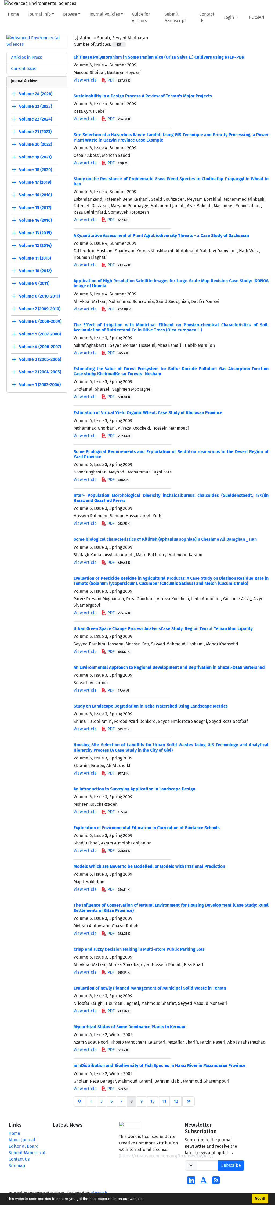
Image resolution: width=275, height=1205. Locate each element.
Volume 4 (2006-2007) (40, 346)
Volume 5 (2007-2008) (40, 334)
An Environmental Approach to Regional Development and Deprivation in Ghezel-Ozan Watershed (169, 667)
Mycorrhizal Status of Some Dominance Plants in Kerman (129, 1026)
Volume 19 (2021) (35, 157)
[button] (145, 1199)
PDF (118, 80)
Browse (70, 14)
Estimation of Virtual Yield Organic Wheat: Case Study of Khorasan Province (148, 412)
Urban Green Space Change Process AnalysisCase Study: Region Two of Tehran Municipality (163, 628)
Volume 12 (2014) (35, 245)
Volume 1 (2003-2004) (40, 384)
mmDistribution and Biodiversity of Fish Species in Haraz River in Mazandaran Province (159, 1065)
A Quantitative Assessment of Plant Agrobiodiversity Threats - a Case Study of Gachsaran (161, 235)
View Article (85, 80)
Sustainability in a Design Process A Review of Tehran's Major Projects (143, 95)
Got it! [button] (260, 1198)
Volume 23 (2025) (35, 106)
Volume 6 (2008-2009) (40, 321)
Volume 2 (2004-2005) (40, 371)
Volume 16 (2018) (35, 194)
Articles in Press (26, 57)
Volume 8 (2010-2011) (39, 296)
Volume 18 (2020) (35, 169)
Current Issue (24, 68)
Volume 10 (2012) (35, 270)
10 (152, 1101)
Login (229, 17)
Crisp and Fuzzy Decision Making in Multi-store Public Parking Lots (139, 949)
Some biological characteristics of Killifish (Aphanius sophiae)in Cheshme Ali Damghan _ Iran (165, 539)
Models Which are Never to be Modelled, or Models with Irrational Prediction (149, 866)
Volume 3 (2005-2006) (40, 359)
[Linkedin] (191, 1182)
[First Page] (80, 1101)
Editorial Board (24, 1146)
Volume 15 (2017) (35, 207)
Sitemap (17, 1165)
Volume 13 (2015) (35, 232)
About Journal (22, 1139)
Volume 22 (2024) (35, 119)
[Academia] (203, 1182)
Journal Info (39, 14)
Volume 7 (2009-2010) (39, 308)
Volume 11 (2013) (35, 258)
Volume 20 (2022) (35, 144)
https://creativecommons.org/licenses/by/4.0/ (166, 1155)
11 (164, 1101)
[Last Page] (188, 1101)
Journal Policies (104, 14)
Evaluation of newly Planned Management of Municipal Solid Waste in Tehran (150, 988)
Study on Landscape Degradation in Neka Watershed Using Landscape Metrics (151, 706)
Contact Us (206, 17)
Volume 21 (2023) (35, 131)
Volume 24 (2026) (35, 93)
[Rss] (215, 1182)
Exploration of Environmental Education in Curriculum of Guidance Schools (147, 827)
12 (176, 1101)
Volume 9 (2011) (34, 283)
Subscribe (231, 1165)
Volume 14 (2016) (35, 220)
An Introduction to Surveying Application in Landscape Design (134, 788)
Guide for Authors (141, 17)
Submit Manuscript (175, 17)
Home (13, 14)
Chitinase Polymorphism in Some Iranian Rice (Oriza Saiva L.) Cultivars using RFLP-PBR (159, 57)
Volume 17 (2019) (35, 182)
